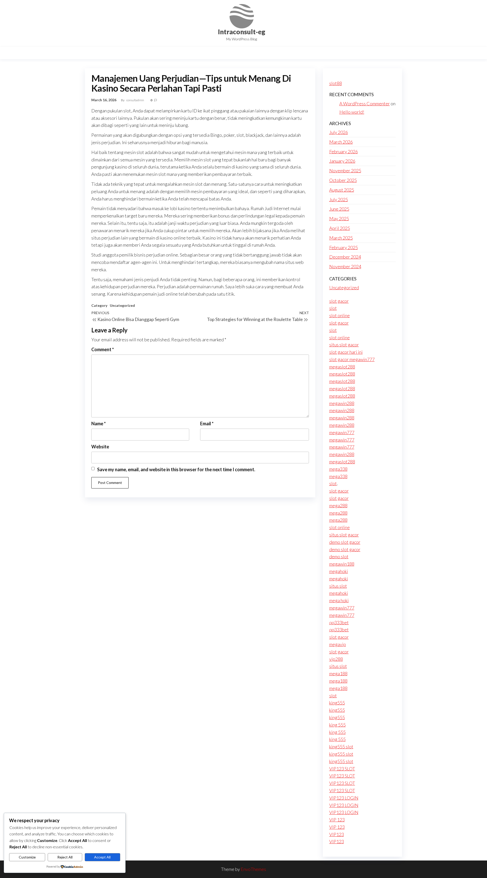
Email (207, 423)
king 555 (337, 725)
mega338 (338, 469)
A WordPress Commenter (364, 103)
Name (98, 423)
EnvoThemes (253, 869)
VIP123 (336, 834)
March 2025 (341, 238)
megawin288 (341, 403)
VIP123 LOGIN (343, 798)
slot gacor (339, 301)
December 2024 (345, 257)
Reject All (65, 857)
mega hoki (339, 600)
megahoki (338, 571)
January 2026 (342, 161)
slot (333, 308)
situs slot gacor (344, 344)
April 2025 (339, 228)
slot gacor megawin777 (352, 359)
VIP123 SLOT (342, 768)
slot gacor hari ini (346, 352)
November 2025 (345, 170)
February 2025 (343, 247)
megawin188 (341, 564)
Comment (102, 349)
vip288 (336, 659)
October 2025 (343, 180)
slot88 (335, 83)
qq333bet (339, 622)
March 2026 (341, 142)
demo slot (339, 556)
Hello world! (351, 112)
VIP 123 (337, 819)
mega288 (338, 505)
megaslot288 (342, 366)
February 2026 (343, 151)
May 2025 (339, 218)
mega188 (338, 673)
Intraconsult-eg (241, 32)
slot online (339, 315)
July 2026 (338, 132)
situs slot (338, 586)
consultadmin (135, 100)
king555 (337, 702)
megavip (337, 644)
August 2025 (341, 190)
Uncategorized (122, 305)
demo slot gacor (344, 542)
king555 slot (341, 746)
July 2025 (338, 199)
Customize (27, 857)
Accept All (102, 857)
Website (100, 446)
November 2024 (345, 266)
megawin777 (341, 432)
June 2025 (339, 209)
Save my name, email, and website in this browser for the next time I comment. (176, 469)
